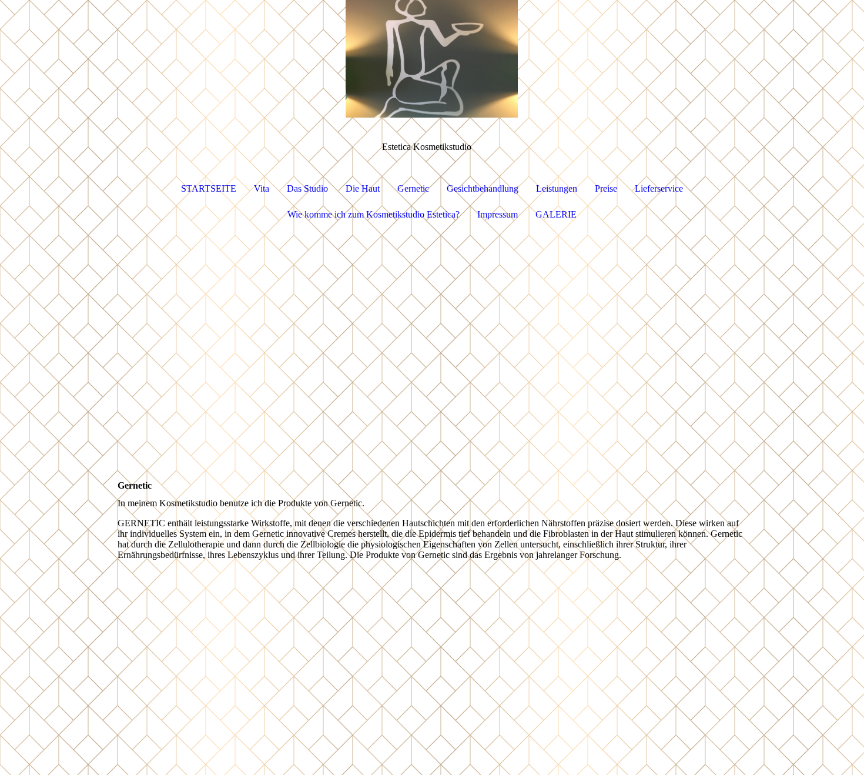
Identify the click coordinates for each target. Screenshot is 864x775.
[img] (432, 59)
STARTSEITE (208, 188)
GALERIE (556, 214)
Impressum (497, 214)
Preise (606, 188)
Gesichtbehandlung (482, 188)
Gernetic (413, 188)
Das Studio (307, 188)
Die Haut (363, 188)
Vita (261, 188)
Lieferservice (659, 188)
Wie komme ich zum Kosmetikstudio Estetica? (373, 214)
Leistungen (556, 188)
